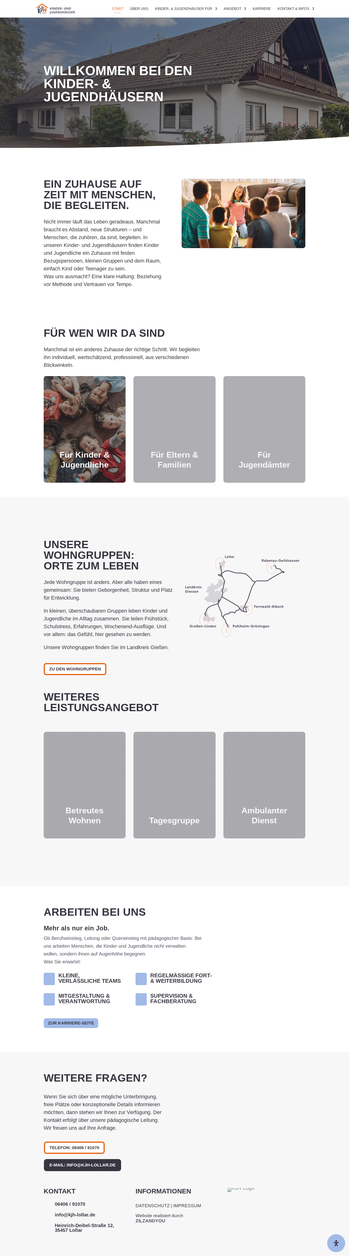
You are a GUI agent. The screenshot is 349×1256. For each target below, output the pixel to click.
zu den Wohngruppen (75, 669)
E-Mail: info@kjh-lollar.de (82, 1165)
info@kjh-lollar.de (75, 1214)
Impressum (187, 1205)
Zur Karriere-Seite (71, 1023)
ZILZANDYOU (150, 1220)
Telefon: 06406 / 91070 (74, 1147)
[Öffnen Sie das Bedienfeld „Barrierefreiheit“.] (336, 1243)
